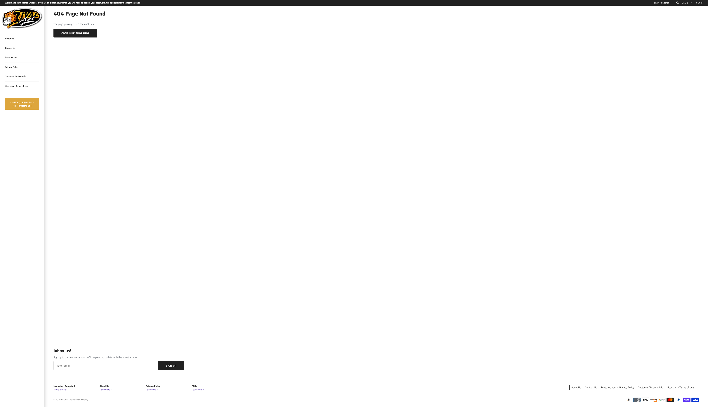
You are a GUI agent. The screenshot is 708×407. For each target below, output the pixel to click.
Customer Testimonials (15, 76)
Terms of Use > (60, 389)
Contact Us (10, 47)
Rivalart (64, 399)
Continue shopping (75, 33)
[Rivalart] (22, 18)
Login (656, 2)
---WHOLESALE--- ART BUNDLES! (22, 103)
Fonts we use (11, 57)
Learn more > (106, 389)
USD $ (685, 2)
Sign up (171, 365)
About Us (9, 38)
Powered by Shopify (79, 399)
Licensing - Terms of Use (16, 86)
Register (665, 2)
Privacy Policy (12, 67)
